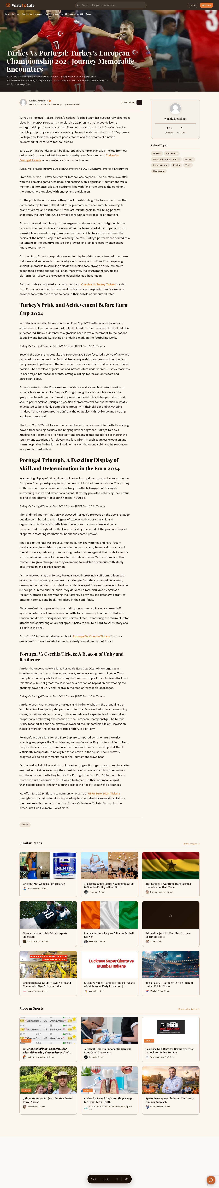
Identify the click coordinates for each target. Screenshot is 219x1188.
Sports (15, 14)
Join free (206, 5)
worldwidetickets (38, 100)
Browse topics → (191, 843)
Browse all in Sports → (189, 1009)
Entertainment (160, 165)
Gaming (189, 159)
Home (7, 14)
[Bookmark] (117, 1179)
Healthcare (158, 171)
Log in (193, 5)
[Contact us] (211, 1180)
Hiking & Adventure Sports (166, 159)
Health (176, 165)
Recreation (171, 153)
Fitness (157, 153)
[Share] (126, 1179)
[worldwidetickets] (23, 102)
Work (187, 165)
